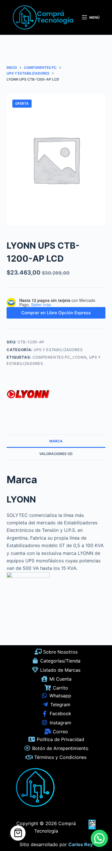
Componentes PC (51, 357)
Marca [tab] (56, 441)
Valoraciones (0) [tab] (56, 454)
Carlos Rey (80, 844)
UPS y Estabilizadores (58, 349)
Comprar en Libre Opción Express (56, 312)
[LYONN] (28, 395)
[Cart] (18, 833)
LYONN (79, 357)
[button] (99, 838)
